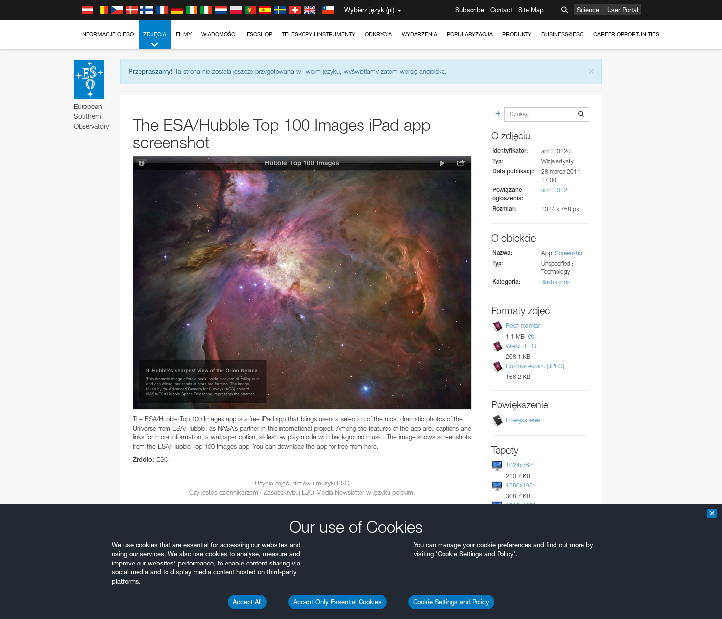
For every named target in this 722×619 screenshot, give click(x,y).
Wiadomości (219, 34)
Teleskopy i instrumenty (318, 34)
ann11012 (554, 190)
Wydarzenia (419, 34)
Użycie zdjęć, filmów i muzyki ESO (302, 483)
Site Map (531, 10)
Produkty (516, 34)
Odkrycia (378, 34)
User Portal (622, 10)
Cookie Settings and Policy (451, 602)
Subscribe (469, 10)
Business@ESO (562, 34)
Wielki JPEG (521, 346)
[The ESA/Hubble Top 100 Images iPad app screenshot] (302, 282)
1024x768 (519, 465)
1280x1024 (521, 485)
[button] (531, 336)
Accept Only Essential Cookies (337, 602)
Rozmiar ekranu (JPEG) (535, 366)
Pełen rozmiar (523, 325)
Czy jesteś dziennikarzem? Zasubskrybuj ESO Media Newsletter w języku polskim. (302, 492)
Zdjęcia (154, 34)
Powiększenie (523, 420)
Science (588, 10)
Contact (501, 10)
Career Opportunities (626, 34)
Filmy (184, 34)
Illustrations (555, 282)
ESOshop (259, 34)
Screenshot (569, 253)
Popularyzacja (470, 34)
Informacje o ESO (107, 34)
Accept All (247, 602)
